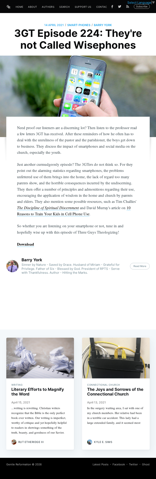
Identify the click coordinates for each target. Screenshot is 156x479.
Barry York (103, 25)
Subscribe (141, 6)
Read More (139, 266)
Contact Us (104, 6)
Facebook (119, 464)
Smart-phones (78, 25)
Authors (48, 6)
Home (19, 6)
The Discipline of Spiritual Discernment (48, 207)
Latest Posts (100, 464)
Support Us (83, 6)
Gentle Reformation (18, 464)
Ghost (146, 464)
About (32, 6)
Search (64, 6)
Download (25, 244)
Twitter (133, 464)
